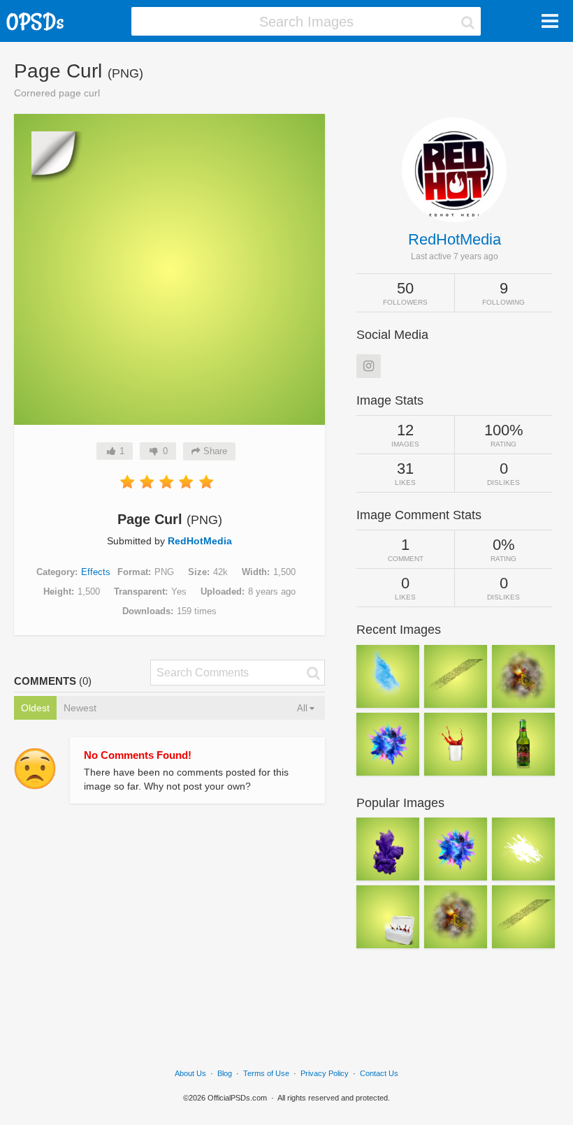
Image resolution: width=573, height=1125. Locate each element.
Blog (224, 1073)
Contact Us (379, 1073)
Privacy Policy (324, 1073)
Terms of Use (266, 1073)
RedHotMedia (200, 540)
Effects (95, 572)
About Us (190, 1073)
